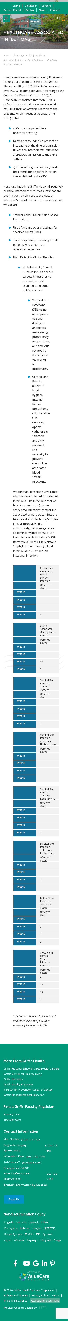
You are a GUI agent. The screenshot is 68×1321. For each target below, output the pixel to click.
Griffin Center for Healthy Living (23, 1073)
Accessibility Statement (45, 1300)
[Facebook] (15, 1264)
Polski (44, 1222)
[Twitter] (20, 1264)
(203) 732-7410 (35, 1156)
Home (6, 55)
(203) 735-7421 (30, 1139)
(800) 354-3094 (31, 1162)
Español (33, 1222)
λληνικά (19, 1240)
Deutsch (20, 1222)
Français (36, 1228)
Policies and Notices (16, 1295)
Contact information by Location (25, 1185)
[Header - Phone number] (63, 18)
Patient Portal (12, 10)
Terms (56, 1295)
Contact (55, 10)
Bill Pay (29, 10)
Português (10, 1228)
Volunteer (31, 5)
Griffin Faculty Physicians (18, 1084)
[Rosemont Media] (42, 1307)
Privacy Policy (40, 1295)
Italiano (24, 1228)
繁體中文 (49, 1228)
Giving (16, 5)
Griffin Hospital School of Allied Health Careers (31, 1068)
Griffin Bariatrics (13, 1079)
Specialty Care (12, 1119)
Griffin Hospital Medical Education (24, 1095)
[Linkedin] (44, 1264)
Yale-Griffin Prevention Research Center (28, 1089)
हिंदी (37, 1234)
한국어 (29, 1234)
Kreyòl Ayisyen (13, 1234)
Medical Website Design (18, 1307)
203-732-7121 (52, 1176)
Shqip (57, 1240)
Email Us (14, 1199)
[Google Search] (57, 18)
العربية (7, 1240)
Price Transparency (15, 1300)
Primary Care (12, 1114)
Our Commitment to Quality (30, 60)
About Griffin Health (22, 55)
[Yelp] (52, 1264)
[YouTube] (27, 1264)
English (8, 1222)
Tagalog (31, 1240)
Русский (47, 1234)
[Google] (36, 1264)
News (42, 10)
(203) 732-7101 (51, 1147)
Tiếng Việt (45, 1240)
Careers (46, 5)
